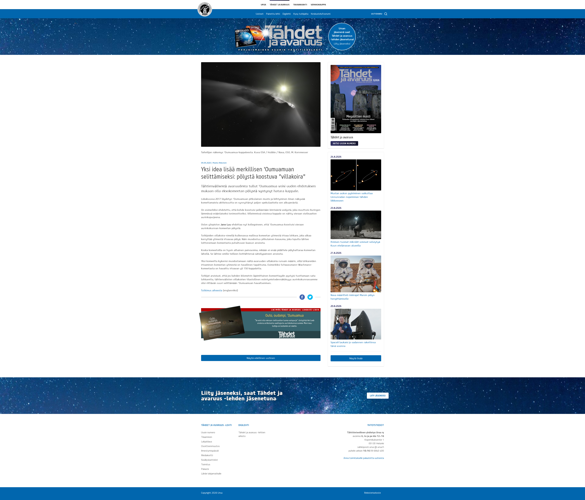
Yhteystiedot (375, 425)
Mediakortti (207, 455)
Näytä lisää (355, 358)
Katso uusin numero (344, 143)
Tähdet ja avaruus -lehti (216, 425)
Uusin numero (208, 432)
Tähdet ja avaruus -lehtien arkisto (251, 434)
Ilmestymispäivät (210, 450)
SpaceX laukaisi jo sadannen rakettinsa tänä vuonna (353, 344)
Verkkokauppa (318, 4)
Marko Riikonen (220, 163)
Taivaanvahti (300, 4)
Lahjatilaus (206, 441)
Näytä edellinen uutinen (261, 357)
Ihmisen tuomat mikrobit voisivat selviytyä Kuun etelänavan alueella (355, 243)
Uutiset (260, 14)
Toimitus (205, 464)
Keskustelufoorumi (320, 14)
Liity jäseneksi (378, 395)
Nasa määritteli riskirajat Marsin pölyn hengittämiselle (353, 297)
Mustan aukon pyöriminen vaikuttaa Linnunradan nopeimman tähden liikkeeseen (352, 197)
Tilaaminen (206, 437)
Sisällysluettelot (209, 460)
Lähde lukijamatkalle (211, 473)
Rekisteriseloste (372, 493)
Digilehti (286, 14)
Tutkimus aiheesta (211, 290)
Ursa (263, 4)
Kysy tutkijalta (300, 14)
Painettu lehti (273, 14)
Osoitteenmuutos (210, 446)
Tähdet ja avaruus (279, 4)
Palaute (205, 469)
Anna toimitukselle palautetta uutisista (364, 458)
